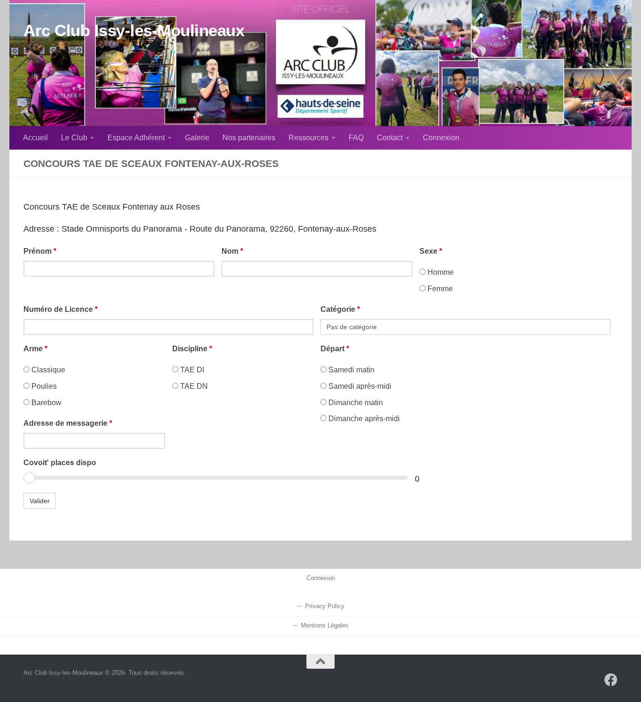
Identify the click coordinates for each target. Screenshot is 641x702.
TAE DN (193, 386)
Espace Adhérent (136, 138)
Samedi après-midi (359, 386)
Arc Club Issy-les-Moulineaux (133, 30)
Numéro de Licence (60, 309)
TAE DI (191, 370)
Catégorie (340, 309)
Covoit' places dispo (59, 463)
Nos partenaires (248, 138)
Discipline (192, 349)
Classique (47, 370)
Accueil (35, 138)
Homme (440, 272)
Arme (35, 349)
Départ (334, 349)
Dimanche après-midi (363, 419)
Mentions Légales (325, 625)
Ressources (308, 138)
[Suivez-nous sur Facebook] (611, 680)
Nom (232, 251)
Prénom (39, 251)
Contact (390, 138)
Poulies (43, 386)
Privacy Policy (324, 606)
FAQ (356, 138)
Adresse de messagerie (67, 423)
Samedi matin (350, 370)
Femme (439, 289)
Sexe (431, 251)
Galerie (197, 138)
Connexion (441, 138)
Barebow (45, 403)
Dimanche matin (355, 403)
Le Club (74, 138)
